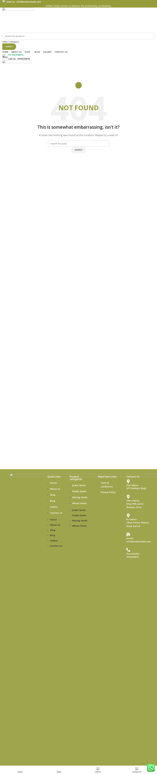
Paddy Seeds (79, 491)
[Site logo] (18, 19)
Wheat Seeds (79, 503)
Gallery (54, 506)
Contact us (56, 512)
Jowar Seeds (79, 485)
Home (53, 482)
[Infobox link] (78, 2)
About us (55, 488)
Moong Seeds (79, 497)
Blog (52, 500)
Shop (53, 494)
